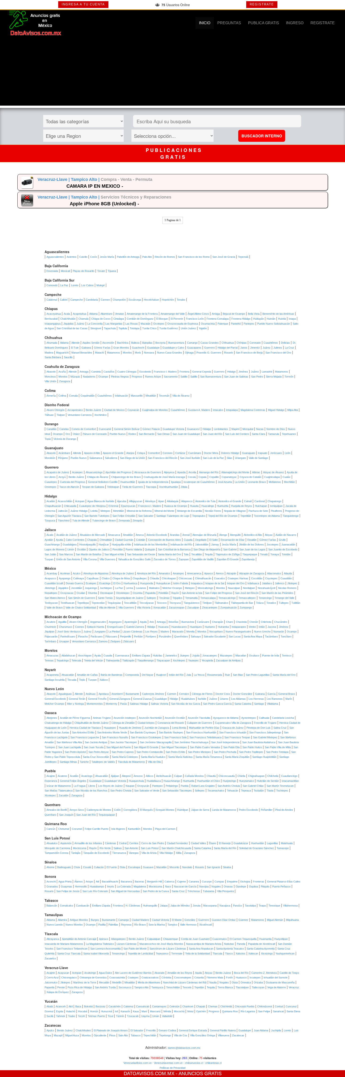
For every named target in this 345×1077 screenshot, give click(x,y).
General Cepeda (201, 371)
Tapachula (110, 328)
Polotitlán (163, 593)
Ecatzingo (105, 583)
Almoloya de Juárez (122, 573)
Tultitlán (295, 602)
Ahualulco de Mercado (92, 534)
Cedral (122, 843)
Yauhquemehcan (285, 953)
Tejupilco (177, 597)
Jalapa (164, 905)
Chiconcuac (185, 578)
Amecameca (194, 573)
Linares (224, 698)
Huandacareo (179, 626)
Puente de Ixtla (270, 655)
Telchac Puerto (96, 1016)
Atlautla (288, 573)
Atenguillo (235, 534)
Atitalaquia (172, 501)
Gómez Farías (102, 347)
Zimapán (137, 520)
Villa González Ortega (202, 1035)
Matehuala (287, 843)
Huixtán (271, 318)
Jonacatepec (209, 655)
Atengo (223, 534)
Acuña (62, 371)
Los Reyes (151, 631)
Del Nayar (147, 674)
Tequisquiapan (107, 814)
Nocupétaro (216, 631)
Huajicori (161, 674)
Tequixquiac (114, 602)
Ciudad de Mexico (114, 410)
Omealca (246, 982)
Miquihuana (292, 919)
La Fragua (79, 785)
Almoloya (150, 501)
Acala (67, 313)
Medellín (117, 982)
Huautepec (110, 727)
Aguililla (62, 621)
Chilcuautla (70, 506)
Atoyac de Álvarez (273, 472)
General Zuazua (142, 698)
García (272, 693)
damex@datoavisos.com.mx (184, 1047)
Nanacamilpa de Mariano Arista (203, 943)
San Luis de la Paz (213, 458)
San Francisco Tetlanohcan (72, 948)
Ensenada (52, 271)
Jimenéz (255, 347)
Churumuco (65, 626)
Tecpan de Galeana (93, 486)
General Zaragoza (119, 698)
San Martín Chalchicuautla (176, 848)
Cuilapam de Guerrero (199, 722)
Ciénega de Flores (202, 693)
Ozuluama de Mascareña (280, 982)
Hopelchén (168, 299)
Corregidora (130, 809)
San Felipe (264, 1011)
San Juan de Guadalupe (186, 434)
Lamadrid (267, 371)
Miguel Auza (72, 1035)
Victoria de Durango (65, 438)
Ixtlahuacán (121, 395)
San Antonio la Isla (192, 593)
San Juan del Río (212, 434)
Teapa (262, 905)
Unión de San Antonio (68, 559)
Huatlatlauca (154, 780)
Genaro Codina (167, 1030)
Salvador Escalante (215, 636)
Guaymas (66, 886)
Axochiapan (85, 655)
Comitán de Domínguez (140, 318)
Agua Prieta (65, 881)
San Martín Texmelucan (280, 785)
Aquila (143, 621)
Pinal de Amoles (284, 809)
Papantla (49, 987)
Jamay (215, 544)
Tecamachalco (215, 790)
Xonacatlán (159, 607)
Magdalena (140, 886)
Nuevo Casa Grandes (169, 352)
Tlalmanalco (221, 602)
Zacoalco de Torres (164, 559)
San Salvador (145, 515)
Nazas (260, 429)
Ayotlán (49, 539)
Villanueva (223, 1035)
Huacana (163, 626)
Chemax (213, 1006)
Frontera (184, 371)
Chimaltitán (106, 539)
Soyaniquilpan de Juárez (130, 597)
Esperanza (51, 780)
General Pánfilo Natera (223, 1030)
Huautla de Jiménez (130, 727)
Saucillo (68, 357)
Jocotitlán (76, 588)
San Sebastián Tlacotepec (177, 790)
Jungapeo (100, 631)
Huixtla (282, 318)
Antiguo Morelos (79, 919)
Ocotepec (159, 323)
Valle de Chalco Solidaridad (80, 607)
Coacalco (219, 578)
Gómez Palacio (151, 429)
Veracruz (294, 987)
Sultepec (151, 597)
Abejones (51, 717)
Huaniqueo (196, 626)
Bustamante (132, 693)
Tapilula (123, 328)
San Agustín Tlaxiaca (69, 515)
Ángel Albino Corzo (198, 313)
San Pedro (257, 376)
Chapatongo (274, 501)
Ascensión (108, 342)
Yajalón (203, 328)
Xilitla (178, 852)
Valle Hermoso (188, 924)
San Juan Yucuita (94, 747)
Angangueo (115, 621)
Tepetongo (165, 1035)
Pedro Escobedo (248, 809)
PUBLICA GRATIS (263, 23)
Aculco (76, 573)
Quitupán (150, 549)
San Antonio (131, 848)
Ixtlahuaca (253, 583)
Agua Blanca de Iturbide (100, 501)
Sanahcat (278, 1011)
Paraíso (237, 905)
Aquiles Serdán (91, 342)
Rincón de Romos (165, 256)
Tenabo (181, 299)
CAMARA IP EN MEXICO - (94, 186)
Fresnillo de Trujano (265, 722)
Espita (59, 1011)
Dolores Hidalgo (230, 453)
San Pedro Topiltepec (251, 752)
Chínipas (242, 342)
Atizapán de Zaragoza (251, 573)
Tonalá (264, 554)
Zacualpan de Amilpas (228, 660)
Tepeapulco (198, 515)
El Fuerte (112, 867)
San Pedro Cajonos (123, 752)
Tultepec (284, 602)
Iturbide (202, 698)
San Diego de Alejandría (206, 549)
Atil (97, 881)
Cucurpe (207, 881)
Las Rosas (131, 323)
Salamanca (95, 458)
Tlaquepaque (249, 554)
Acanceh (61, 1006)
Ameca (140, 534)
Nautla (213, 982)
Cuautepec (51, 482)
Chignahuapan (256, 776)
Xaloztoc (240, 953)
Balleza (135, 342)
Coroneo (167, 453)
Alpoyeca (169, 472)
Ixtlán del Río (176, 674)
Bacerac (139, 881)
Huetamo (210, 626)
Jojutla (195, 655)
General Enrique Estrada (193, 1030)
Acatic (50, 534)
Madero (165, 631)
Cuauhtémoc (271, 342)
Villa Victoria (143, 607)
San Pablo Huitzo (252, 747)
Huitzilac (157, 655)
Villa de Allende (107, 607)
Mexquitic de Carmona (57, 848)
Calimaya (78, 578)
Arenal (186, 534)
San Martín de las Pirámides (277, 593)
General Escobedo (55, 698)
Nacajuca (224, 905)
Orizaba (258, 982)
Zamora (103, 641)
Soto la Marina (157, 924)
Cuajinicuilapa (272, 477)
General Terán (77, 698)
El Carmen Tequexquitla (243, 939)
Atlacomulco (274, 573)
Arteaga (84, 371)
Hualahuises (188, 698)
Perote (61, 987)
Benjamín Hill (154, 881)
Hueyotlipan (281, 939)
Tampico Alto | (86, 179)
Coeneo (79, 626)
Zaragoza (64, 381)
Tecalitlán (196, 554)
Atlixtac (256, 472)
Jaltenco (279, 583)
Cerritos (133, 843)
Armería (51, 395)
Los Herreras (256, 698)
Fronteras (258, 881)
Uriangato (240, 458)
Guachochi (138, 347)
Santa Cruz (178, 891)
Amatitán (128, 534)
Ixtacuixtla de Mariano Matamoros (64, 943)
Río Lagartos (248, 1011)
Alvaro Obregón (55, 410)
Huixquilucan (163, 583)
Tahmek (60, 1016)
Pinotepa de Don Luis (258, 727)
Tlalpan (61, 414)
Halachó (70, 1011)
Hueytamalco (246, 780)
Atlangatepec (118, 939)
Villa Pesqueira (225, 891)
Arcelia (192, 472)
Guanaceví (193, 429)
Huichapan (261, 506)
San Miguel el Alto (114, 554)
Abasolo (51, 371)
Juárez (80, 323)
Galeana (86, 347)
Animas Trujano (102, 717)
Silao (229, 458)
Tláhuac (49, 414)
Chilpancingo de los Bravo (126, 477)
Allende (75, 342)
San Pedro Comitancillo (150, 752)
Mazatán (145, 323)
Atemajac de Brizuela (204, 534)
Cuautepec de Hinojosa (92, 506)
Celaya (141, 453)
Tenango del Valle (284, 597)
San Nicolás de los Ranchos (91, 790)
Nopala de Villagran (235, 510)
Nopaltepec (51, 593)
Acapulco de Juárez (57, 472)
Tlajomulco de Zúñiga (227, 554)
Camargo (192, 342)
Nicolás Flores (213, 510)
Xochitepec (179, 660)
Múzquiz (75, 376)
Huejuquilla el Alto (121, 544)
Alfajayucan (135, 501)
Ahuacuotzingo (94, 472)
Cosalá (87, 867)
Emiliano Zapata (141, 655)
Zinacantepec (210, 607)
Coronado (255, 342)
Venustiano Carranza (80, 414)
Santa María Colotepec (125, 756)
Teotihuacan (67, 602)
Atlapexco (186, 501)
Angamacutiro (98, 621)
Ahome (50, 867)
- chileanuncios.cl (193, 1062)
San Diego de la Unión (132, 458)
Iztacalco (218, 410)
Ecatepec (91, 583)
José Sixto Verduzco (69, 631)
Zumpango (246, 607)
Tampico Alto (141, 987)
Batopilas (147, 342)
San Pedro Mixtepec (199, 752)
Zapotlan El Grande (228, 559)
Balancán (51, 905)
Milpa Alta (292, 410)
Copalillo (214, 477)
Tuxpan (49, 559)
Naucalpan (234, 588)
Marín (288, 698)
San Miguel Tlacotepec (174, 747)
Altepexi (126, 776)
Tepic (82, 679)
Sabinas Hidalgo (139, 703)
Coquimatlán (87, 395)
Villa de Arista (149, 852)
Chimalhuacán (203, 578)
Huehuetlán (257, 843)
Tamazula (273, 434)
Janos (243, 347)
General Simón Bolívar (127, 429)
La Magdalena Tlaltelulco (100, 943)
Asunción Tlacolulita (199, 717)
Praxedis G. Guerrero (208, 352)
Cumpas (219, 881)
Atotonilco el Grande (229, 501)
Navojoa (204, 886)
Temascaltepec (247, 597)
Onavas (228, 886)
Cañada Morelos (194, 776)
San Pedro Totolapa (277, 752)
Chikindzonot (264, 1006)
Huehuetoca (130, 583)
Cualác (287, 477)
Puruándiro (165, 636)
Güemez (243, 919)
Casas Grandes (209, 342)
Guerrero (209, 347)
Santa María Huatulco (153, 756)
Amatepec (178, 573)
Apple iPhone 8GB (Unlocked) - (104, 203)
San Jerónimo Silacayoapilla (156, 742)
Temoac (49, 660)
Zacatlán (64, 795)
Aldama (93, 313)
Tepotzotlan (98, 602)
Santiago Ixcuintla (55, 679)
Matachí (99, 352)
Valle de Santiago (258, 458)
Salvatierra (111, 458)
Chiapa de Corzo (101, 318)
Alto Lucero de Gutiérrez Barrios (133, 972)
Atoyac (269, 534)
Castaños (109, 371)
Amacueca (114, 534)
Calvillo (83, 256)
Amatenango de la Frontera (142, 313)
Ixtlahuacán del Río (181, 544)
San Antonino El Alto (83, 732)
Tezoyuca (175, 602)
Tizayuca (50, 520)
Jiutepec (184, 655)
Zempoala (124, 520)
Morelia (190, 631)
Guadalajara (70, 544)
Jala (188, 674)
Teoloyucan (51, 602)
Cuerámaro (194, 453)
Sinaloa (227, 867)
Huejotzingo (229, 780)
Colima (62, 395)
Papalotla (150, 593)
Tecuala (71, 679)
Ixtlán (262, 626)
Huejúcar (104, 544)
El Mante (177, 919)
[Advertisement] (172, 73)
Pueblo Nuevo (118, 434)
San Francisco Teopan (237, 737)
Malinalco (154, 588)
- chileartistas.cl (212, 1062)
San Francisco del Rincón (162, 458)
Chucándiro (280, 621)
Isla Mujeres (118, 828)
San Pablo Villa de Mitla (278, 747)
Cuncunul (291, 1006)
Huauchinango (172, 780)
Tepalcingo (63, 660)
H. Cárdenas (133, 905)
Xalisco (104, 679)
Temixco (286, 655)
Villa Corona (90, 559)
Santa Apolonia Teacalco (230, 948)
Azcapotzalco (75, 410)
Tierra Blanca (225, 987)
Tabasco (136, 1035)
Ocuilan (81, 593)
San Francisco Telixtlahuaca (205, 737)
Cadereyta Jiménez (153, 693)
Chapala (92, 539)
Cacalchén (114, 1006)
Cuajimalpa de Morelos (155, 410)
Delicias (285, 342)
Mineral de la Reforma (139, 510)
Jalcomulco (51, 982)
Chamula (83, 318)
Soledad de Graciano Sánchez (256, 848)
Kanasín (125, 1011)
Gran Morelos (121, 347)
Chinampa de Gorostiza (93, 977)
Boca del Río (241, 972)
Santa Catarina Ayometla (261, 948)
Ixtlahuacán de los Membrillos (151, 544)
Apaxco (208, 573)
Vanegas (134, 852)
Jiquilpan (49, 631)
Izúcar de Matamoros (58, 785)
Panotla (241, 943)
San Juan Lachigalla (69, 747)
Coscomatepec (183, 977)
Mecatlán (104, 982)
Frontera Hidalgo (240, 318)
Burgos (95, 919)
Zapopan (184, 559)
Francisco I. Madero (165, 371)
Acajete (50, 776)
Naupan (130, 785)
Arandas (175, 534)
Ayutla (59, 539)
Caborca (169, 881)
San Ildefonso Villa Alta (69, 742)
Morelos (127, 352)
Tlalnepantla (112, 660)
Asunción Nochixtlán (150, 717)
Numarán (278, 631)
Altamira (62, 919)
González (190, 919)
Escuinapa (134, 867)
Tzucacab (132, 1016)
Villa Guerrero (107, 559)
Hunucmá (106, 1011)
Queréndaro (181, 636)
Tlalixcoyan (258, 987)
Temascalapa (208, 597)
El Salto (213, 539)
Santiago (259, 703)
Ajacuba (121, 501)
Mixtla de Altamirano (149, 982)
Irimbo (252, 626)
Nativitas (229, 943)
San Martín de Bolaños (89, 554)
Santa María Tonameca (209, 756)
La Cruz (289, 347)
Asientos (72, 256)
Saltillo (184, 376)
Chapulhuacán (53, 506)
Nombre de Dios (275, 429)
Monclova (50, 376)
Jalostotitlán (201, 544)
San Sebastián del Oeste (141, 554)
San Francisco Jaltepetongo (265, 732)
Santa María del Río (225, 848)
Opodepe (241, 886)
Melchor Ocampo (172, 588)
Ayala (97, 655)
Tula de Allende (80, 520)
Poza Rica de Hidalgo (80, 987)
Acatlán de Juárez (66, 534)
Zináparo (115, 641)
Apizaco (103, 939)
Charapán (217, 621)
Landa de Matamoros (224, 809)
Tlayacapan (163, 660)
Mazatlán (161, 867)
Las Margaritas (114, 323)
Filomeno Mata (215, 977)
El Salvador (136, 1030)
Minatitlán (151, 395)
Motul (190, 1011)
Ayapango (64, 578)
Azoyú (62, 477)
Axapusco (50, 578)
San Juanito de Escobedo (282, 549)
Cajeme (181, 881)
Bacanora (126, 881)
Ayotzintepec (248, 717)
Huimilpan (182, 809)
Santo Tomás (105, 597)
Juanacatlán (288, 544)
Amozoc (138, 776)
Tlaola (270, 790)
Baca (78, 1006)
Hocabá (82, 1011)
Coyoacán (133, 410)
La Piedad (114, 631)
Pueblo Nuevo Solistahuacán (273, 323)
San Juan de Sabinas (236, 376)
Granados (52, 886)
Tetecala (76, 660)
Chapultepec (140, 578)
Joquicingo (91, 588)
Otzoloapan (106, 593)
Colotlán (140, 539)
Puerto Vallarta (134, 549)
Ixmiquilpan (276, 506)
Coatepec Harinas (238, 578)
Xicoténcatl (205, 924)
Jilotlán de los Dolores (251, 544)
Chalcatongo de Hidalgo (58, 722)
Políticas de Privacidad (172, 1067)
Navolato (187, 867)
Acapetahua (79, 313)
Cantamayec (159, 1006)
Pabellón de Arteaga (128, 256)
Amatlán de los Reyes (179, 972)
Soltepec (200, 790)
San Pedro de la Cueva (156, 891)
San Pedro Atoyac (98, 752)
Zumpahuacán (228, 607)
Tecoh (81, 1016)
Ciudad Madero (140, 919)
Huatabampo (97, 886)
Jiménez (243, 371)
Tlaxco (229, 953)
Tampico (172, 924)
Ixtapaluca (197, 583)
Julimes (277, 347)
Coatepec (133, 977)
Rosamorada (214, 674)
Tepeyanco (162, 953)
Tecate (101, 271)
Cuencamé (105, 429)
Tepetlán (199, 987)
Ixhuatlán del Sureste (276, 977)
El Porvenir (177, 318)
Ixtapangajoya (53, 323)
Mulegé (100, 285)
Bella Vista (254, 313)
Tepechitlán (149, 1035)
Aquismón (66, 843)
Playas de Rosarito (83, 271)
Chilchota (266, 621)
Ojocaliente (100, 1035)
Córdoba (166, 977)
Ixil (116, 1011)
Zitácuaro (128, 641)
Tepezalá (243, 256)
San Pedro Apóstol (75, 752)
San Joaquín (66, 814)
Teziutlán (259, 790)
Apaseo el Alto (92, 453)
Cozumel (77, 828)
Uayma (145, 1016)
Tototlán (286, 554)
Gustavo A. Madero (199, 410)
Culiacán (99, 867)
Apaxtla (181, 472)
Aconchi (51, 881)
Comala (73, 395)
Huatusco (241, 977)
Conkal (279, 1006)
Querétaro (50, 814)
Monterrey (111, 703)
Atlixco (149, 776)
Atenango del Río (208, 472)
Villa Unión (50, 381)
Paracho (83, 636)
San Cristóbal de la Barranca (174, 549)
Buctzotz (101, 1006)
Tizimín (120, 1016)
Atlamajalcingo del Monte (235, 472)
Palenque (223, 323)
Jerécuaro (276, 453)
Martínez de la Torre (84, 982)
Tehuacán (232, 790)
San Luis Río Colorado (95, 891)
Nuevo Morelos (74, 924)
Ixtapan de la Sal (214, 583)
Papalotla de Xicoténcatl (261, 943)
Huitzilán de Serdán (268, 780)
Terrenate (176, 953)
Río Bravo (140, 924)
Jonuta (196, 905)
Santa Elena (293, 1011)
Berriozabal (51, 318)
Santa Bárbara (53, 357)
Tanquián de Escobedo (96, 852)
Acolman (65, 573)
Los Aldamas (238, 698)
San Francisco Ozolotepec (146, 737)
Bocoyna (160, 342)
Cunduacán (82, 905)
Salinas (118, 848)
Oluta (235, 982)
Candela (96, 371)
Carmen (105, 299)
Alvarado (159, 972)
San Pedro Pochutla (225, 752)
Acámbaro (64, 453)
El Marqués (146, 809)
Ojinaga (189, 352)
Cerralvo (184, 693)
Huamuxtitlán (127, 482)
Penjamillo (125, 636)
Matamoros (113, 352)
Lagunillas (272, 843)
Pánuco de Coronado (95, 434)
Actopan (79, 501)
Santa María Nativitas (180, 756)
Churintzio (50, 626)
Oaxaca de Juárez (233, 727)
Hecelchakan (151, 299)
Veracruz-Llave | (54, 179)
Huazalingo (207, 506)
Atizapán (231, 573)
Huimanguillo (150, 905)
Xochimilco (100, 414)
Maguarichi (62, 352)
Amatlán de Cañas (87, 674)
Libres (91, 785)
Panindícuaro (67, 636)
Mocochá (179, 1011)
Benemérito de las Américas (278, 313)
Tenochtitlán (173, 987)
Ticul (110, 1016)
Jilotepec (292, 583)
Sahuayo (196, 636)
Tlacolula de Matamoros (131, 761)
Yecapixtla (207, 660)
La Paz (64, 285)
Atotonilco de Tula (205, 501)
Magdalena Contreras (253, 410)
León (287, 453)
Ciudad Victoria (160, 919)
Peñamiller (266, 809)
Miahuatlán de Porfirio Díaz (204, 727)
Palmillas (113, 924)
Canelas (64, 429)
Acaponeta (52, 674)
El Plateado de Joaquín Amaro (111, 1030)
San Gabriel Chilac (253, 785)
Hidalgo (231, 371)
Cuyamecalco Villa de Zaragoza (233, 722)
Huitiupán (258, 318)
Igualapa (176, 482)
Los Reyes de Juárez (110, 785)
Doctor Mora (211, 453)
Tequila (209, 554)
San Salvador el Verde (146, 790)
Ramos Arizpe (153, 376)
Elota (122, 867)
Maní (144, 1011)
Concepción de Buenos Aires (164, 539)
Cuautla (188, 539)
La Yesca (199, 674)
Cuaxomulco (219, 939)
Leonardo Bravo (257, 482)
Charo (229, 621)
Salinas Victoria (159, 703)
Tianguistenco (191, 602)
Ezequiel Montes (165, 809)
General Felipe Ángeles (73, 780)
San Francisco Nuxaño (115, 737)
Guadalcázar (241, 843)
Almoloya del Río (146, 573)
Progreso (137, 376)
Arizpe (89, 881)
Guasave (148, 867)
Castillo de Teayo (289, 972)
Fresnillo (151, 1030)
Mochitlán (289, 482)
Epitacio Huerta (95, 626)
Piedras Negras (120, 376)
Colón (117, 809)
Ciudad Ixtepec (146, 722)
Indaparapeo (239, 626)
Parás (123, 703)
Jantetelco (171, 655)
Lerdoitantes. (221, 429)
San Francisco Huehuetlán (201, 732)
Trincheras (194, 891)
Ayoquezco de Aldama (225, 717)
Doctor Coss (222, 693)
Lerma (129, 588)
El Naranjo (225, 843)
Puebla (184, 785)
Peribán (138, 636)
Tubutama (208, 891)
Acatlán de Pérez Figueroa (75, 717)
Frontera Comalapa (218, 318)
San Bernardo (146, 434)
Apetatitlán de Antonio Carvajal (79, 939)
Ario (152, 621)
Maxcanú (155, 1011)
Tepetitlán (245, 515)
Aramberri (117, 693)
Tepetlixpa (83, 602)
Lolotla (94, 510)
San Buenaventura (210, 376)
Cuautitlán (286, 578)
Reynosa (126, 924)
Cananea (194, 881)
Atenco (220, 573)
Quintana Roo (230, 1011)
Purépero (151, 636)
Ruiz (227, 674)
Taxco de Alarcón (69, 486)
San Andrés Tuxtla (105, 987)
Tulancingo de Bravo (104, 520)
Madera (49, 352)
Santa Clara (258, 434)
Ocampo (103, 376)
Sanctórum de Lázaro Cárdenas (168, 948)
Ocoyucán (143, 785)
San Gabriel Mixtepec (265, 737)
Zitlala (184, 486)
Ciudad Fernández (177, 843)
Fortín (229, 977)
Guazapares (194, 347)
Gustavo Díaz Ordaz (224, 919)
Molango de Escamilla (189, 510)
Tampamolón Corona (56, 852)
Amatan (119, 313)
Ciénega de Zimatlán (123, 722)
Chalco (106, 578)
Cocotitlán (256, 578)
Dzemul (49, 1011)
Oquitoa (253, 886)
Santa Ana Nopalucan (201, 948)
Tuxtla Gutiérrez (168, 328)
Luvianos (141, 588)
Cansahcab (142, 1006)
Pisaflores (276, 510)
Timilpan (207, 602)
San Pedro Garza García (217, 703)
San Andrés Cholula (229, 785)
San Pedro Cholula (120, 790)
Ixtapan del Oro (236, 583)
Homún (94, 1011)
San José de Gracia (223, 256)
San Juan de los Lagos (252, 549)
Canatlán (51, 429)
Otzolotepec (123, 593)
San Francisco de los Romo (194, 256)
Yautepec (193, 660)
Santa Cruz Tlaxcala (68, 953)
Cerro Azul (52, 977)
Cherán (253, 621)
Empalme (232, 881)
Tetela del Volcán (93, 660)
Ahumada (51, 342)
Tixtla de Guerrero (132, 486)
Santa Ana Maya (253, 636)
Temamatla (191, 597)
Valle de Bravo (54, 607)
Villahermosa (290, 905)
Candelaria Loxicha (283, 717)
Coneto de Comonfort (84, 429)
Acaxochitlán (65, 501)
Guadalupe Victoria (173, 429)
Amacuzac (52, 655)
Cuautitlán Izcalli (54, 583)
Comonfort (154, 453)
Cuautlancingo (289, 776)
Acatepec (77, 472)
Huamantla (265, 939)
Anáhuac (91, 693)
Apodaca (104, 693)
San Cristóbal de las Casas (72, 328)
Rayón (175, 593)
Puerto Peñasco (281, 886)
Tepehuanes (289, 434)
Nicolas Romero (287, 588)
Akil (71, 1006)
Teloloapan (113, 486)
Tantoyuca (157, 987)
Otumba (92, 593)
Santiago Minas (68, 761)
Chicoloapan (169, 578)
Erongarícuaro (115, 626)
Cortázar (180, 453)
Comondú (52, 285)
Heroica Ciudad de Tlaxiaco (85, 727)
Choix (77, 867)
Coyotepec (271, 578)
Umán (155, 1016)
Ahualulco (52, 843)
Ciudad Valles (198, 843)
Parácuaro (97, 636)
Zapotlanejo (248, 559)
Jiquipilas (68, 323)
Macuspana (210, 905)
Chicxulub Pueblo (244, 1006)
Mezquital (247, 429)
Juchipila (276, 1030)
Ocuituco (254, 655)
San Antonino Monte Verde (112, 732)
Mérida (167, 1011)
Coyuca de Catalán (250, 477)
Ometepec (51, 486)
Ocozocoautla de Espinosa (182, 323)
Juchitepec (106, 588)
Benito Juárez (93, 410)
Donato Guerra (74, 583)
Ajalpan (115, 776)
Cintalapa (118, 318)
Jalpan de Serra (200, 809)
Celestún (174, 1006)
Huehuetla (222, 506)
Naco (168, 886)
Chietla (241, 776)
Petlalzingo (172, 785)
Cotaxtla (199, 977)
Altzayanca (52, 939)
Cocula (192, 477)
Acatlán (50, 501)
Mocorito (174, 867)
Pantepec (249, 323)
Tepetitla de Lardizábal (140, 953)
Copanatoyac (229, 477)
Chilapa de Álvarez (97, 477)
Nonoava (149, 352)
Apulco (50, 1030)
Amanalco (164, 573)
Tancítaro (286, 636)
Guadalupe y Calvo (173, 347)
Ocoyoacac (67, 593)
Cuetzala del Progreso (72, 482)
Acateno (62, 776)
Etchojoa (245, 881)
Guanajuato (248, 453)
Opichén (201, 1011)
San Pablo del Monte (135, 948)
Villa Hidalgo (166, 852)
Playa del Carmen (165, 828)
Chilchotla (272, 776)
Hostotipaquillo (87, 544)
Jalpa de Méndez (180, 905)
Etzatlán (252, 539)
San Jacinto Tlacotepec (123, 742)
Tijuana (112, 271)
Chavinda (241, 621)
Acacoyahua (53, 313)
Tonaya (274, 554)
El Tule (75, 347)
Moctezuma (79, 848)
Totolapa (134, 328)
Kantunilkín (134, 828)
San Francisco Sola (175, 737)
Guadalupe (153, 347)
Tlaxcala (217, 953)
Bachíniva (122, 342)
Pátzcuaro (111, 636)
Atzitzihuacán (163, 776)
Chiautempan (170, 939)
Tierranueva (119, 852)
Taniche (84, 761)
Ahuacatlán (67, 674)
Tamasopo (283, 848)
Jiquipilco (63, 588)
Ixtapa (292, 318)
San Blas (238, 674)
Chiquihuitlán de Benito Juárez (91, 722)
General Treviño (97, 698)
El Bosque (162, 318)
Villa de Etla (154, 761)
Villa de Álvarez (181, 395)
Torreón (288, 376)
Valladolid (167, 1016)
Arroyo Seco (76, 809)
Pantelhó (236, 323)
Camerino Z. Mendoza (264, 972)
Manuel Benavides (81, 352)
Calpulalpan (153, 939)
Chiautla (154, 578)
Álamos (78, 881)
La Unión (240, 482)
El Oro (117, 583)
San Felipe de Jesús (68, 891)
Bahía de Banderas (112, 674)
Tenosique (274, 905)
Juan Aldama (261, 1030)
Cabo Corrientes (75, 539)
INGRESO (294, 23)
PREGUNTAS (229, 23)
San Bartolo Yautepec (171, 732)
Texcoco (162, 602)
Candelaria (92, 299)
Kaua (136, 1011)
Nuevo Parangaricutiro (238, 631)
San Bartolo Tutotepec (97, 515)
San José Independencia (225, 742)
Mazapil (58, 1035)
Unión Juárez (188, 328)
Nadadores (89, 376)
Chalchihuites (83, 1030)
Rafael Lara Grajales (203, 785)
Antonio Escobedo (156, 534)
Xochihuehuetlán (168, 486)
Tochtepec (282, 790)
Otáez (76, 434)
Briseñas (174, 621)
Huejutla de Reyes (241, 506)
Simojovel (95, 328)
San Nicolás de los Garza (185, 703)
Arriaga (216, 313)
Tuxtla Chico (149, 328)
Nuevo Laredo (54, 924)
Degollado (201, 539)
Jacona (272, 626)
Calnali (248, 501)
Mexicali (65, 271)
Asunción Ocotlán (175, 717)
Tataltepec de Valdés (103, 761)
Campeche (76, 299)
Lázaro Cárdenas (132, 631)
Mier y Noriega (75, 703)
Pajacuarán (51, 636)
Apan (161, 501)
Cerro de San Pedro (152, 843)
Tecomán (164, 395)
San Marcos (66, 554)
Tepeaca (246, 790)
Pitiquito (265, 886)
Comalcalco (66, 905)
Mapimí (235, 429)
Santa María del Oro (169, 554)
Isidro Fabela (180, 583)
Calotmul (128, 1006)
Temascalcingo (227, 597)
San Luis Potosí (150, 848)
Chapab (200, 1006)
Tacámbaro (271, 636)
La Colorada (124, 886)
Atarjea (130, 453)
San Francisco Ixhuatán (232, 732)
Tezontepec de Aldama (267, 515)
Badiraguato (64, 867)
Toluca (260, 602)
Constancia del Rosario (170, 722)
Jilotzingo (50, 588)
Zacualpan (193, 607)
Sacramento (171, 376)
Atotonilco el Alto (253, 534)
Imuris (110, 886)
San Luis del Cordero (237, 434)
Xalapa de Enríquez (57, 992)
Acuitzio (50, 621)
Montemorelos (95, 703)
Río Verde (105, 848)
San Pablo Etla (231, 747)
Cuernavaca (122, 655)
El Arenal (113, 506)
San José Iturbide (190, 458)
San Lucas (235, 636)
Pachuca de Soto (258, 510)
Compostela (132, 674)
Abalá (49, 1006)
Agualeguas (65, 693)
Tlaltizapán (128, 660)
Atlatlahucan (68, 655)
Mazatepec (226, 655)
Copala (203, 477)
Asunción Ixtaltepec (125, 717)
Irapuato (262, 453)
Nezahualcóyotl (266, 588)
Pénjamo (63, 458)
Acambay (51, 573)
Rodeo (132, 434)
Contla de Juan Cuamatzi (195, 939)
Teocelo (187, 987)
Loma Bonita (179, 727)
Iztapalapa (232, 410)
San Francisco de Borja (249, 352)
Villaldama (272, 703)
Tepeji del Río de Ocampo (223, 515)
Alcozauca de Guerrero (147, 472)
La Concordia (95, 323)
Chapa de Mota (121, 578)
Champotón (119, 299)
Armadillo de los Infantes (88, 843)
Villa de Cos (180, 1035)
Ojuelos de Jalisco (99, 549)
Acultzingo (90, 972)
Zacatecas (238, 1035)
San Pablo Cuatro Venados (205, 747)
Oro (67, 434)
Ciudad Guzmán (124, 539)
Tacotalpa (250, 905)
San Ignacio (213, 867)
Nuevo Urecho (262, 631)
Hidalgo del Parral (228, 347)
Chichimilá (226, 1006)
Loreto (74, 285)
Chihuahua (228, 342)
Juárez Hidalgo (79, 510)
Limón (70, 549)
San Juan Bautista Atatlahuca (258, 742)
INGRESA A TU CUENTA (83, 4)
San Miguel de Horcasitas (125, 891)
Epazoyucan (128, 506)
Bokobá (88, 1006)
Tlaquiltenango (145, 660)
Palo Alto (147, 256)
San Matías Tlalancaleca (59, 790)
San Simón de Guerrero (81, 597)
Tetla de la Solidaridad (197, 953)
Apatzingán (130, 621)
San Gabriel (230, 549)
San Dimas (163, 434)
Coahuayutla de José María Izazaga (164, 477)
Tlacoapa (151, 486)
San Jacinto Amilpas (96, 742)
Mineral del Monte (164, 510)
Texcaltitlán (130, 602)
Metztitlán (118, 510)
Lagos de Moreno (55, 549)
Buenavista (187, 621)
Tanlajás (75, 852)
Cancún (50, 828)
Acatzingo (86, 776)
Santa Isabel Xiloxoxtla (96, 953)
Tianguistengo (291, 515)
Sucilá (49, 1016)
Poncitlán (117, 549)
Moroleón (50, 458)
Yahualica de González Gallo (134, 559)
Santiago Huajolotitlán (264, 756)
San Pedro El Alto (175, 752)
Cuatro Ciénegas (127, 371)
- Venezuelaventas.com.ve (167, 1062)
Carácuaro (203, 621)
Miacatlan (240, 655)
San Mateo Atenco (55, 597)
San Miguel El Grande (146, 747)
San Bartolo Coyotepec (143, 732)
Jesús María (107, 256)
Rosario (228, 352)
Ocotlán (81, 549)
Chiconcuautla (226, 776)
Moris (138, 352)
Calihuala (264, 717)
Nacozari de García (185, 886)
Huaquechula (136, 780)
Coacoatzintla (117, 977)
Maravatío (178, 631)
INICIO (204, 23)
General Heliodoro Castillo (103, 482)
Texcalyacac (146, 602)
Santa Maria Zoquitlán (237, 756)
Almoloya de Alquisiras (96, 573)
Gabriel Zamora (135, 626)
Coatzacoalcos (150, 977)
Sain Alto (123, 1035)
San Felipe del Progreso (218, 593)
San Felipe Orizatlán (123, 515)
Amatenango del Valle (173, 313)
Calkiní (64, 299)
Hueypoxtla (146, 583)
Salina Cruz (280, 727)
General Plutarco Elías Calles (283, 881)
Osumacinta (208, 323)
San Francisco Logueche (84, 737)
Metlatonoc (275, 482)
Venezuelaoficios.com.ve (137, 1062)
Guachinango (52, 544)
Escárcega (135, 299)
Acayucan (63, 972)
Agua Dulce (105, 972)
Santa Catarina (242, 703)
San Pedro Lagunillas (258, 674)
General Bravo (286, 693)
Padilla (102, 924)
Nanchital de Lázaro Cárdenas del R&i (185, 982)
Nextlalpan (249, 588)
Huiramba (223, 626)
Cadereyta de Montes (99, 809)
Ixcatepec (255, 977)
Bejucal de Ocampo (234, 313)
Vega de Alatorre (276, 987)
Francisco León (195, 318)
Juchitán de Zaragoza (156, 727)
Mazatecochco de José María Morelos (161, 943)
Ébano (212, 843)
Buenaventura (176, 342)
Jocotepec (273, 544)
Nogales (216, 886)
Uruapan (64, 641)
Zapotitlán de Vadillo (203, 559)
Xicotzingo (267, 953)
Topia (48, 438)
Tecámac (164, 597)
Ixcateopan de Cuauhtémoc (199, 482)
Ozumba (137, 593)
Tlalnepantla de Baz (242, 602)
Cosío (93, 256)
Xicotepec (50, 795)
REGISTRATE (262, 4)
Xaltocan (253, 953)
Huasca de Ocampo (175, 506)
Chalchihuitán (68, 318)
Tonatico (271, 602)
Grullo (282, 539)
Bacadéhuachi (110, 881)
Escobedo (145, 371)
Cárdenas (110, 843)
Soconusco (125, 987)
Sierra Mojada (274, 376)
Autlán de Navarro (286, 534)
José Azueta (225, 482)
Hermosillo (81, 886)
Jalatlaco (267, 583)
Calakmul (51, 299)
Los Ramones (275, 698)
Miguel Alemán (275, 919)
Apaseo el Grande (113, 453)
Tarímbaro (50, 641)
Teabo (71, 1016)
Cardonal (259, 501)
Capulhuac (93, 578)
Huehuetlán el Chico (208, 780)
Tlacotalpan (242, 987)
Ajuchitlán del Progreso (118, 472)
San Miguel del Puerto (118, 747)
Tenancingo (265, 597)
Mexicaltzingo (205, 588)
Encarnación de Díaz (233, 539)
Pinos (112, 1035)
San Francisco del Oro (278, 352)
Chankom (187, 1006)
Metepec (105, 510)
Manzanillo (137, 395)
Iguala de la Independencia (153, 482)
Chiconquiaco (69, 977)
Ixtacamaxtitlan (290, 780)
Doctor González (242, 693)
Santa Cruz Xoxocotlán (96, 756)
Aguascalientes (55, 256)
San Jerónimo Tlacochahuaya (191, 742)
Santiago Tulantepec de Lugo (172, 515)
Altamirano (106, 313)
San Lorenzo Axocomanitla (105, 948)
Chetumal (63, 828)
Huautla (194, 506)
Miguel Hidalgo (276, 410)
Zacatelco (50, 958)
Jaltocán (63, 510)
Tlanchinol (63, 520)
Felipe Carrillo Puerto (96, 828)
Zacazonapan (176, 607)
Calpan (178, 776)
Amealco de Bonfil (56, 809)
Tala (186, 554)
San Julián (50, 554)
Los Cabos (87, 285)
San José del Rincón (247, 593)
